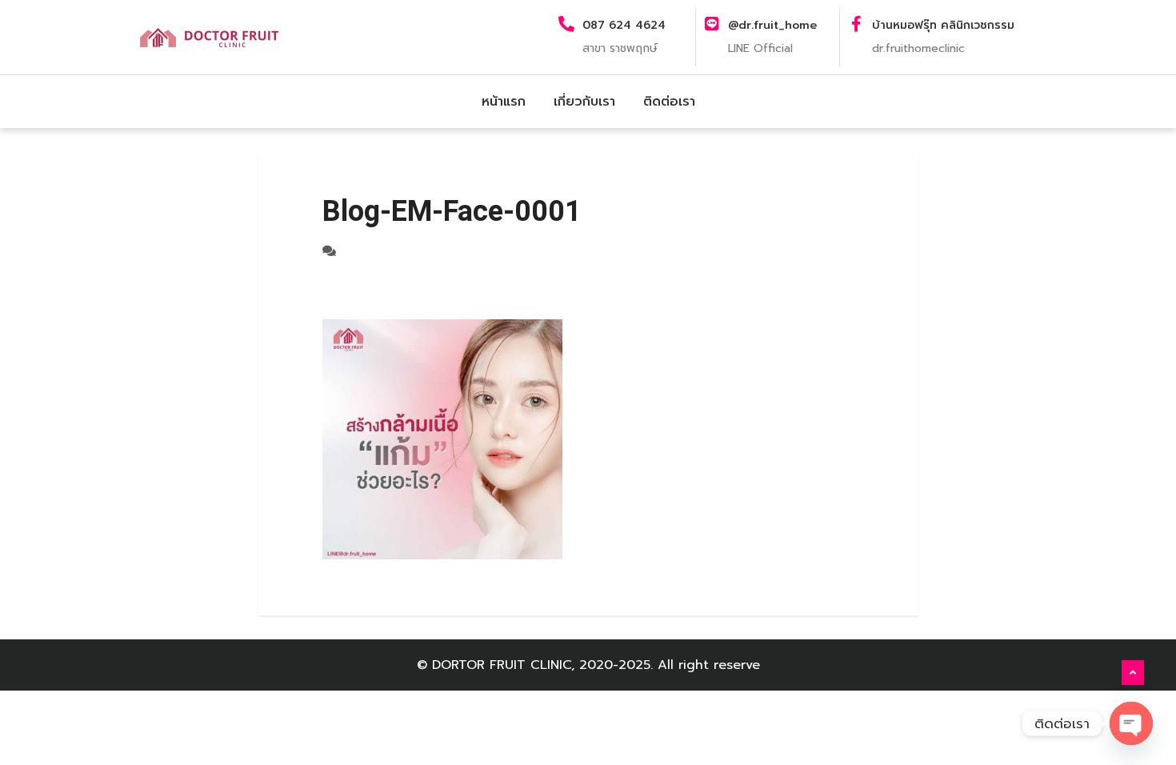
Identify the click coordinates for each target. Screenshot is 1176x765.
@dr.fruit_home (772, 25)
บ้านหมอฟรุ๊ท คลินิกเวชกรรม (943, 25)
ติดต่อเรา (669, 101)
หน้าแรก (504, 101)
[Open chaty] (1131, 723)
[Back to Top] (1133, 673)
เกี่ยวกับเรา (584, 101)
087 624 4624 (624, 25)
